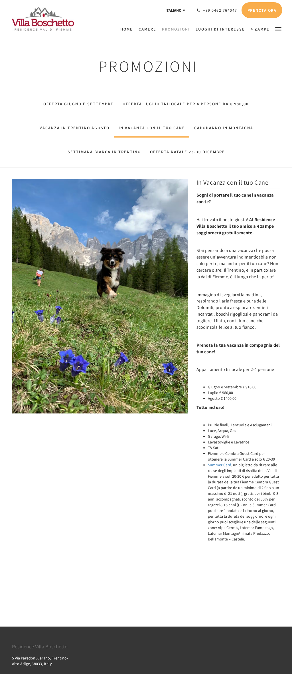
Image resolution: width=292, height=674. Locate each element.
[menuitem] (128, 29)
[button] (278, 28)
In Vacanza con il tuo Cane (152, 127)
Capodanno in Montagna (223, 127)
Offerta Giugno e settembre (78, 103)
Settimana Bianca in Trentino (104, 151)
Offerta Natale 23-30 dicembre (187, 151)
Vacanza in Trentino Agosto (75, 127)
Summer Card (219, 464)
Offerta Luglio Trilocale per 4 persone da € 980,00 (186, 103)
